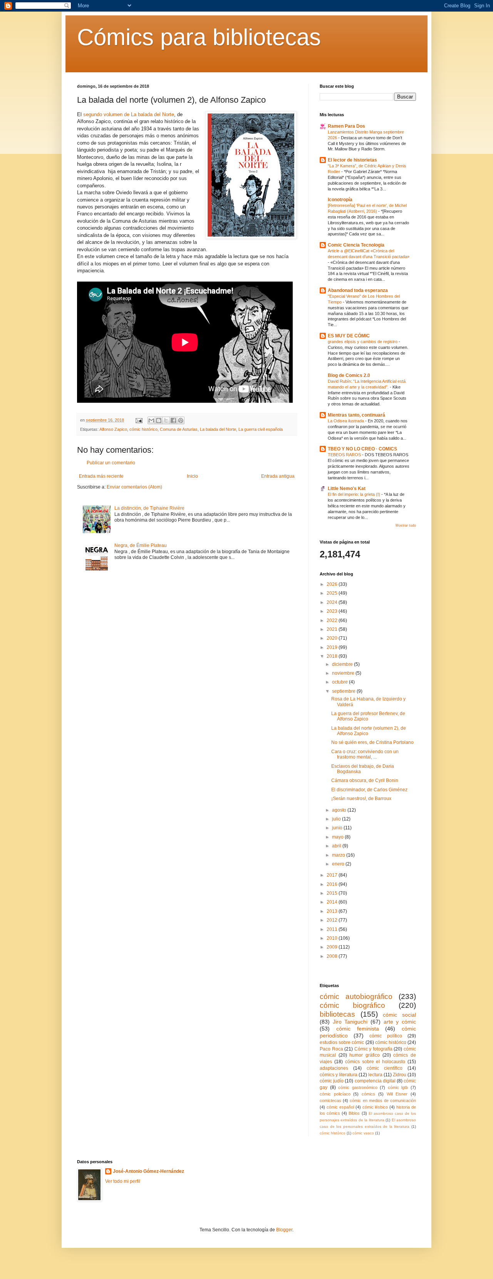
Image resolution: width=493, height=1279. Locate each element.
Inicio (192, 476)
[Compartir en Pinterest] (180, 420)
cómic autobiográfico (356, 996)
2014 (333, 902)
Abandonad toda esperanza (358, 290)
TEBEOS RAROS (345, 454)
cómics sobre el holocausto (375, 1061)
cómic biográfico (352, 1005)
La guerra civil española (260, 429)
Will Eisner (397, 1094)
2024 (333, 602)
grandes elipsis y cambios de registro (363, 341)
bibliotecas (337, 1014)
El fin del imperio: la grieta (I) (354, 494)
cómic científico (384, 1068)
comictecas (330, 1100)
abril (337, 846)
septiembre (344, 691)
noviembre (343, 673)
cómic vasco (363, 1133)
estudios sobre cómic (342, 1042)
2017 (333, 875)
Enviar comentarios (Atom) (134, 487)
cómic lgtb (398, 1087)
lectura (375, 1074)
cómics (368, 1094)
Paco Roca (331, 1049)
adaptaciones (334, 1068)
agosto (339, 810)
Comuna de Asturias (179, 429)
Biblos (354, 1113)
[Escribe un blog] (159, 420)
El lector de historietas (352, 160)
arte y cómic (400, 1022)
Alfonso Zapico (113, 429)
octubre (340, 682)
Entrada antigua (278, 476)
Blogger (284, 1229)
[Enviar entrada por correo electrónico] (139, 420)
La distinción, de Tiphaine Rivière (149, 508)
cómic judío (332, 1081)
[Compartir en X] (166, 420)
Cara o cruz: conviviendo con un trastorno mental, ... (365, 754)
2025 (333, 593)
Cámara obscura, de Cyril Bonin (364, 780)
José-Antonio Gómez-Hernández (148, 1171)
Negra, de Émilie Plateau (140, 545)
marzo (339, 855)
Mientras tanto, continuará (356, 415)
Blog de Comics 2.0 (349, 375)
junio (338, 827)
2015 (333, 893)
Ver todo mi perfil (122, 1181)
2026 (333, 584)
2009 (333, 947)
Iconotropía (340, 199)
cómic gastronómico (357, 1087)
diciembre (343, 664)
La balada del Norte (218, 429)
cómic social (399, 1015)
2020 (333, 638)
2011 (333, 929)
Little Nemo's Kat (347, 488)
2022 (333, 620)
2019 (333, 647)
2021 (333, 629)
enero (338, 864)
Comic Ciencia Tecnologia (356, 245)
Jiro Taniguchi (350, 1022)
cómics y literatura (338, 1074)
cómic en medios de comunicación (383, 1100)
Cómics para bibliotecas (199, 37)
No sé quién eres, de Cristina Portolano (372, 742)
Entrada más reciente (101, 476)
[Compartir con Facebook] (173, 420)
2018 (333, 656)
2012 (333, 920)
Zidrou (399, 1074)
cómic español (340, 1107)
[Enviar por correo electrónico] (151, 420)
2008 (333, 956)
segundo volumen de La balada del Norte (128, 114)
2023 (333, 611)
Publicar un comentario (111, 462)
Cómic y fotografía (373, 1049)
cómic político (385, 1036)
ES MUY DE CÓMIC (349, 336)
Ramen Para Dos (346, 126)
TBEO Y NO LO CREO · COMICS (362, 449)
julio (337, 819)
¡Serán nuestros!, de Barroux (361, 798)
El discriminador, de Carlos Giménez (369, 789)
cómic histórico (143, 429)
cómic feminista (357, 1029)
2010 (333, 938)
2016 (333, 884)
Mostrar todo (406, 525)
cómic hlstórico (332, 1133)
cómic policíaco (335, 1094)
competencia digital (375, 1081)
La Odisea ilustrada (346, 421)
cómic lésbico (375, 1107)
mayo (338, 837)
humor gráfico (364, 1055)
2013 (333, 911)
